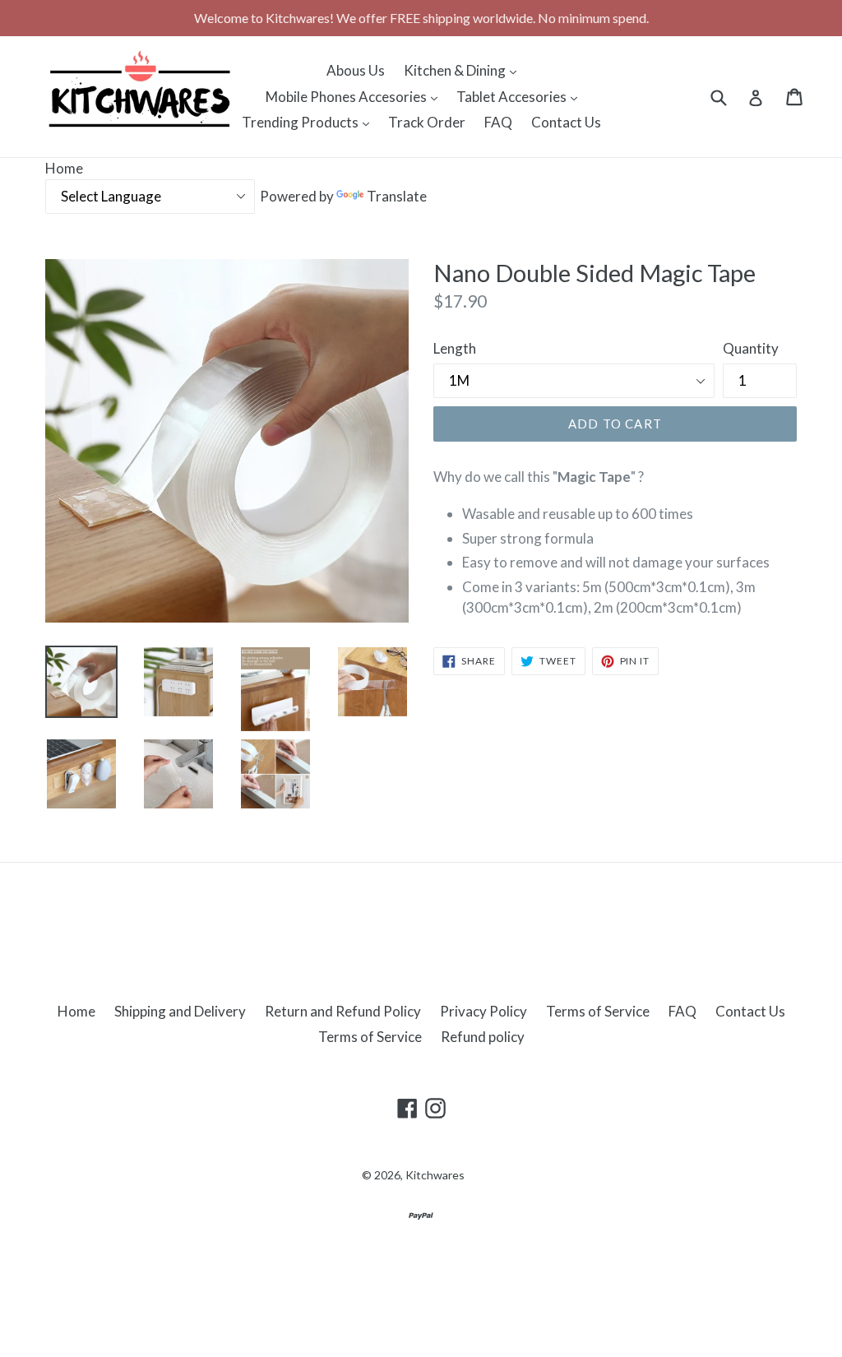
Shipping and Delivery (180, 1011)
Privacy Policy (483, 1011)
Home (64, 168)
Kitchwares (435, 1175)
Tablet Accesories (520, 96)
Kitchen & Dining (464, 70)
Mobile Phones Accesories (356, 96)
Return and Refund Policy (343, 1011)
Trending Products (309, 122)
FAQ (498, 122)
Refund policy (483, 1036)
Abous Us (355, 70)
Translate (397, 196)
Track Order (426, 122)
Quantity (751, 348)
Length (454, 348)
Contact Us (566, 122)
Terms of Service (598, 1011)
